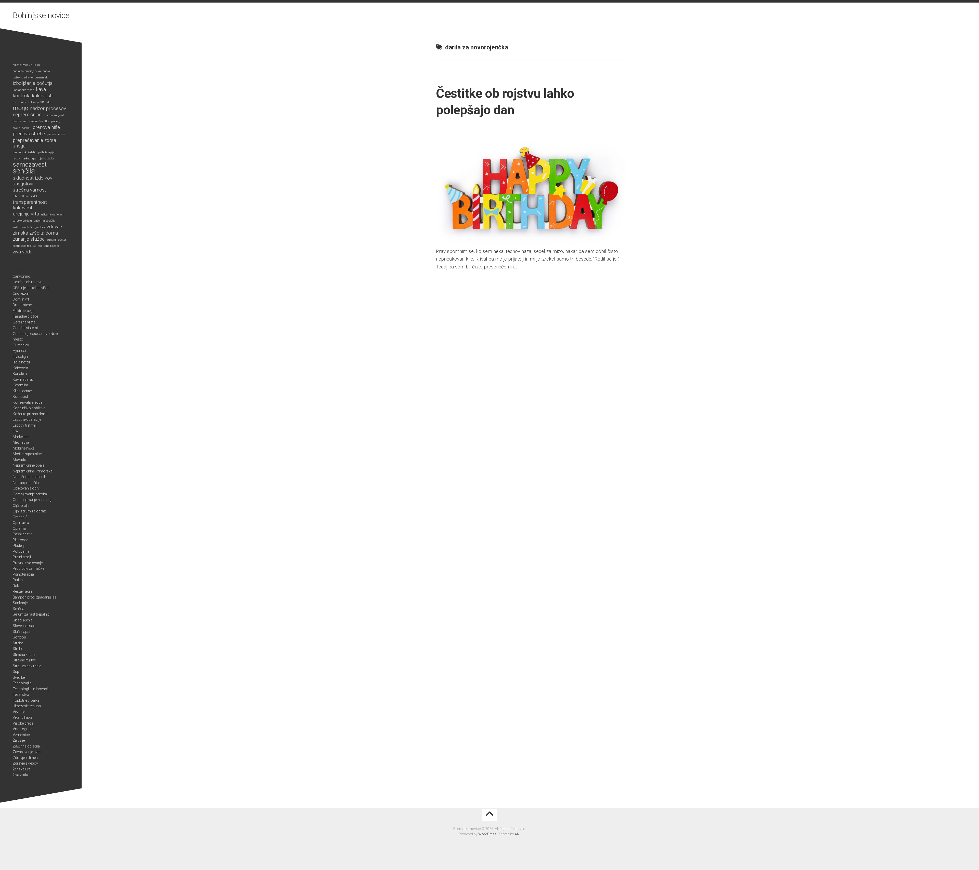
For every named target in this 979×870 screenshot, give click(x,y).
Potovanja (21, 551)
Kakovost (20, 368)
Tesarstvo (21, 694)
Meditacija (21, 442)
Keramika (20, 385)
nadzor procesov (48, 108)
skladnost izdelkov (32, 178)
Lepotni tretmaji (25, 425)
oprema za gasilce (55, 115)
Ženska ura (22, 769)
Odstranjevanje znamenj (32, 500)
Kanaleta (20, 374)
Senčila (18, 609)
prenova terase (56, 134)
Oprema (19, 528)
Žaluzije (19, 740)
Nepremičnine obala (29, 465)
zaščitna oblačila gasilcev (29, 227)
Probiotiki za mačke (28, 568)
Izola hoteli (21, 362)
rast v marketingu (24, 158)
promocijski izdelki (24, 152)
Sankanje (20, 603)
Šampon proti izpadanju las (35, 597)
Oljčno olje (21, 506)
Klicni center (22, 391)
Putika (18, 580)
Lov (16, 431)
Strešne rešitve (24, 660)
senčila (24, 171)
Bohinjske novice (41, 15)
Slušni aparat (23, 632)
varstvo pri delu (22, 220)
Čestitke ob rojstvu (27, 282)
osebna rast (20, 121)
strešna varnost (29, 190)
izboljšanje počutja (33, 83)
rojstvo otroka (46, 158)
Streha (18, 643)
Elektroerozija (23, 311)
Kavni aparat (23, 379)
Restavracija (23, 591)
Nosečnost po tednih (29, 477)
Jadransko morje (23, 90)
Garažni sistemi (25, 328)
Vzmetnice (21, 735)
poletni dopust (22, 128)
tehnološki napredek (25, 196)
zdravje (54, 226)
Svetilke (19, 677)
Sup (16, 672)
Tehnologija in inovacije (31, 689)
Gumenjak (21, 345)
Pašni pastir (22, 534)
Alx (517, 834)
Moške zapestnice (27, 454)
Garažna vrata (24, 322)
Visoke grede (23, 723)
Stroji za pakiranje (27, 666)
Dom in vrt (21, 299)
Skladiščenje (22, 620)
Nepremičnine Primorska (33, 471)
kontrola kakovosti (33, 96)
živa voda (22, 252)
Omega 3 (20, 517)
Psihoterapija (23, 574)
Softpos (19, 637)
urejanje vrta (26, 214)
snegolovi (23, 184)
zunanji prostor (56, 239)
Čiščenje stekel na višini (31, 288)
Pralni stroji (22, 557)
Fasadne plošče (25, 316)
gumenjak (41, 77)
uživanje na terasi (52, 214)
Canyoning (21, 276)
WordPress (487, 834)
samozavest (30, 165)
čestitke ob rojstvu (24, 246)
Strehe (18, 649)
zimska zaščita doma (35, 233)
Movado (19, 460)
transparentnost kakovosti (30, 205)
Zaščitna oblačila (26, 746)
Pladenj (18, 545)
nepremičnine (27, 114)
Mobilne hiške (23, 448)
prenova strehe (29, 134)
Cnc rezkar (21, 293)
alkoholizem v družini (26, 65)
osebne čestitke (39, 121)
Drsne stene (22, 305)
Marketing (21, 437)
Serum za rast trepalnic (31, 614)
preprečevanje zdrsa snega (34, 143)
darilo (46, 71)
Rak (16, 586)
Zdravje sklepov (25, 763)
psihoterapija (46, 152)
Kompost (20, 397)
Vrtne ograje (22, 729)
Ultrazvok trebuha (27, 706)
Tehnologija (22, 683)
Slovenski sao (24, 626)
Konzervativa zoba (28, 402)
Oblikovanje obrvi (26, 488)
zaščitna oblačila (44, 220)
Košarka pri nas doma (30, 414)
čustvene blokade (48, 246)
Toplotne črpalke (26, 700)
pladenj (55, 121)
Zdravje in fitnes (25, 758)
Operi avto (21, 523)
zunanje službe (29, 239)
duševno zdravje (23, 77)
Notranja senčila (26, 483)
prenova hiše (46, 127)
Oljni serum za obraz (29, 511)
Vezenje (19, 712)
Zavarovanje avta (27, 752)
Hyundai (19, 351)
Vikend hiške (22, 717)
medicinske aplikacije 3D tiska (32, 102)
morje (20, 108)
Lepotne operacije (27, 419)
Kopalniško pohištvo (29, 408)
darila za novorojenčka (27, 71)
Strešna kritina (24, 654)
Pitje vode (20, 540)
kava (41, 89)
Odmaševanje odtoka (30, 494)
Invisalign (20, 357)
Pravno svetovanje (28, 563)
